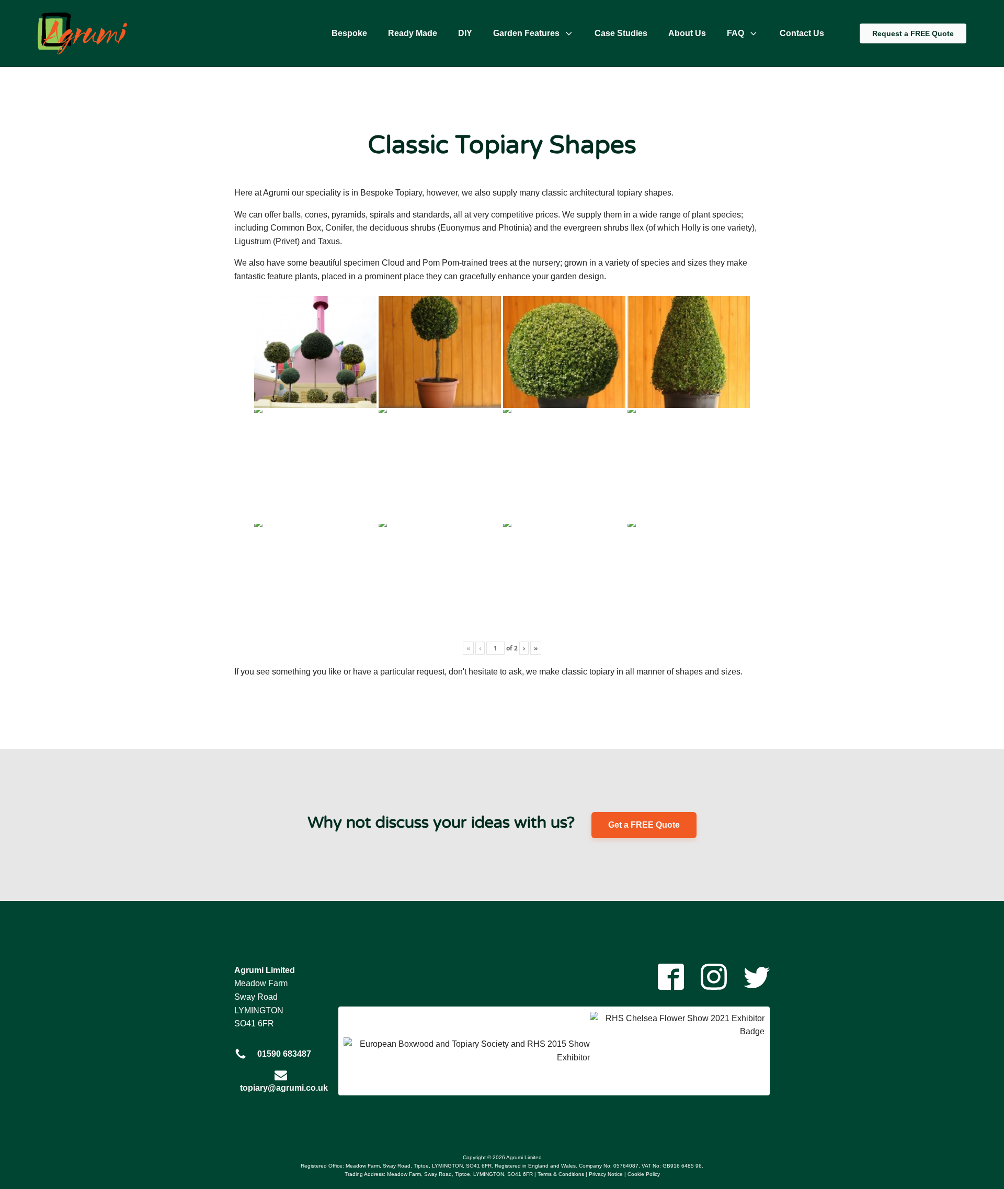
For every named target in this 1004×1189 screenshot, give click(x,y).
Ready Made (412, 33)
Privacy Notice (606, 1174)
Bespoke (349, 33)
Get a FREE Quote (644, 824)
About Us (687, 33)
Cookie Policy (644, 1174)
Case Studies (621, 33)
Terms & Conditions (561, 1174)
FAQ (735, 33)
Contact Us (802, 33)
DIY (465, 33)
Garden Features (526, 33)
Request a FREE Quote (913, 33)
